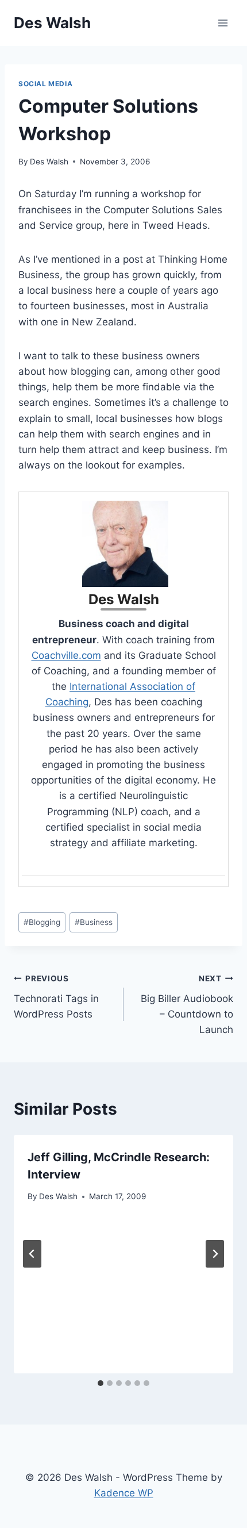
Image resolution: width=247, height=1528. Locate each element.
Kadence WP (123, 1493)
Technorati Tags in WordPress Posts (56, 997)
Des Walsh (49, 161)
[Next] (215, 1254)
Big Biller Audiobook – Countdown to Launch (187, 1004)
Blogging (42, 922)
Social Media (45, 83)
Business (94, 922)
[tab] (100, 1383)
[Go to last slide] (32, 1254)
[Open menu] (222, 23)
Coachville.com (66, 655)
